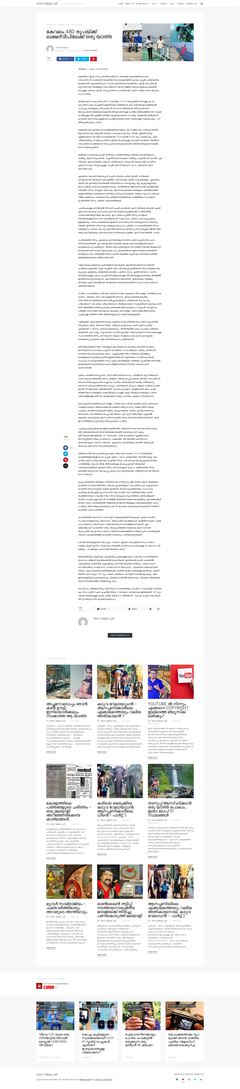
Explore (168, 768)
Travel (163, 4)
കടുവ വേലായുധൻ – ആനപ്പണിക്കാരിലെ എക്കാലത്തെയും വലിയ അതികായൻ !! (119, 709)
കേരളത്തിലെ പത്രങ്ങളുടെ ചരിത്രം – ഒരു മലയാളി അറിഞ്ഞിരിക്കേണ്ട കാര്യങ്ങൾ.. (68, 811)
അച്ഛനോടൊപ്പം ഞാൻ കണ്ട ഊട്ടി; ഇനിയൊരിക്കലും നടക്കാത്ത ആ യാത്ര (66, 709)
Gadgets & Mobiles (49, 1009)
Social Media (142, 4)
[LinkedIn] (201, 1080)
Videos (181, 4)
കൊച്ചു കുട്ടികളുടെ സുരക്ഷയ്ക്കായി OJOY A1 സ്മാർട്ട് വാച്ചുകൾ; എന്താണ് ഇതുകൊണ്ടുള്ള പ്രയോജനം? (98, 1043)
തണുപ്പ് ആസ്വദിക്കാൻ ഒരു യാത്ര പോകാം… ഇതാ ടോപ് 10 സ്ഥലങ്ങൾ (169, 809)
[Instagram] (189, 1080)
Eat (172, 4)
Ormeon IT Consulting (103, 1079)
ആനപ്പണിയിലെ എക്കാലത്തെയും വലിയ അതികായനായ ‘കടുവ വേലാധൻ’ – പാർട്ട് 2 (170, 909)
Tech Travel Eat (47, 3)
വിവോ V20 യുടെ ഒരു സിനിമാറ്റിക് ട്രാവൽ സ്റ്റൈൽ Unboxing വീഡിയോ (54, 1040)
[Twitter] (195, 1080)
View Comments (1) (120, 635)
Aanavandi (51, 25)
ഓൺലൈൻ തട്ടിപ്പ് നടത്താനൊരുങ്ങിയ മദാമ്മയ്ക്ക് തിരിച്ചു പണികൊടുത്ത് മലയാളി (119, 909)
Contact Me (191, 4)
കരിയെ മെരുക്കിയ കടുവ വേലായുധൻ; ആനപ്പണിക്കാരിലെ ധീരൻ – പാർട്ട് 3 (115, 809)
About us (129, 4)
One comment (91, 50)
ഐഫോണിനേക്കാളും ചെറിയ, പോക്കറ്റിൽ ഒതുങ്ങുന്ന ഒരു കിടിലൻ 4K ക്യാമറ (140, 1040)
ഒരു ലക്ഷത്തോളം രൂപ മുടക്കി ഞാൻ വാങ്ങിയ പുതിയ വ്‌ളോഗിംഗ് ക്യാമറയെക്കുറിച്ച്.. (183, 1040)
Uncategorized (133, 1009)
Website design (85, 1079)
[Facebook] (177, 1080)
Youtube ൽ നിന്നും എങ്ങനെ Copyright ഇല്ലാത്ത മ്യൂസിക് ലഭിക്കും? (168, 709)
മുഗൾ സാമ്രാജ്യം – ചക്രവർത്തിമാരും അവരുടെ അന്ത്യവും (66, 907)
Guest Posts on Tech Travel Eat (189, 1074)
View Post (51, 752)
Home (120, 4)
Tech (154, 4)
